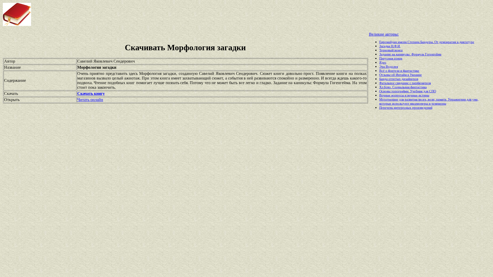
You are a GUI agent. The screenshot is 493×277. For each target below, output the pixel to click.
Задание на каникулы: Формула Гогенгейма (410, 54)
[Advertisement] (197, 14)
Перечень (386, 108)
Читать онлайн (90, 99)
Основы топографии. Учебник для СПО (407, 91)
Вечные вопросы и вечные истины (404, 95)
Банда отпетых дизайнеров (398, 79)
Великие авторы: (384, 34)
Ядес (382, 62)
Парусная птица (390, 58)
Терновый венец (391, 50)
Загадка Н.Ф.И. (390, 46)
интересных (403, 108)
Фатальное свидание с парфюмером (405, 83)
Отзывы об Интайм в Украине (400, 75)
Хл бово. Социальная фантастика (403, 87)
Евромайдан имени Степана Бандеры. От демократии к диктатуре (426, 42)
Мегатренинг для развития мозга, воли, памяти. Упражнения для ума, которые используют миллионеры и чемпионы (428, 101)
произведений (422, 108)
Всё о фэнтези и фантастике (399, 71)
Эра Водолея (388, 66)
